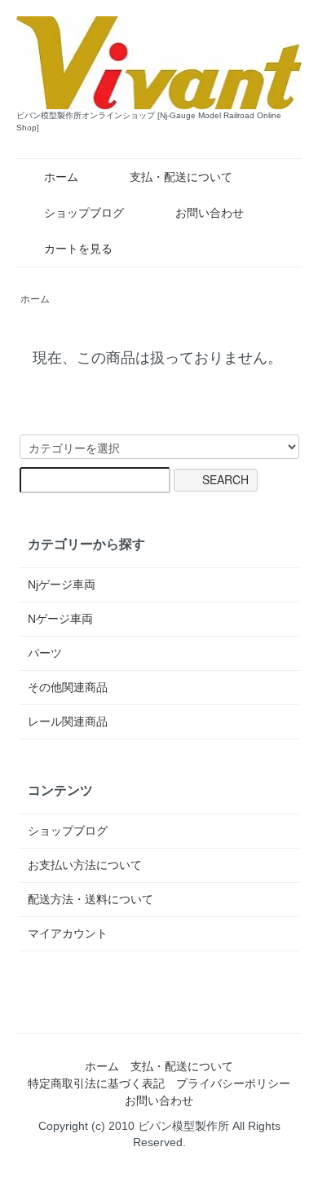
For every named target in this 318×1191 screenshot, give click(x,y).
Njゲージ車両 (61, 584)
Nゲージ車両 (60, 618)
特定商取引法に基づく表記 (96, 1083)
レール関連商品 (68, 721)
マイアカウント (68, 933)
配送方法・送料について (90, 899)
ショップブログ (84, 212)
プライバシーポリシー (233, 1083)
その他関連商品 (68, 687)
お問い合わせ (209, 212)
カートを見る (78, 248)
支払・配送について (181, 176)
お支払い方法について (85, 864)
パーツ (45, 652)
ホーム (61, 176)
